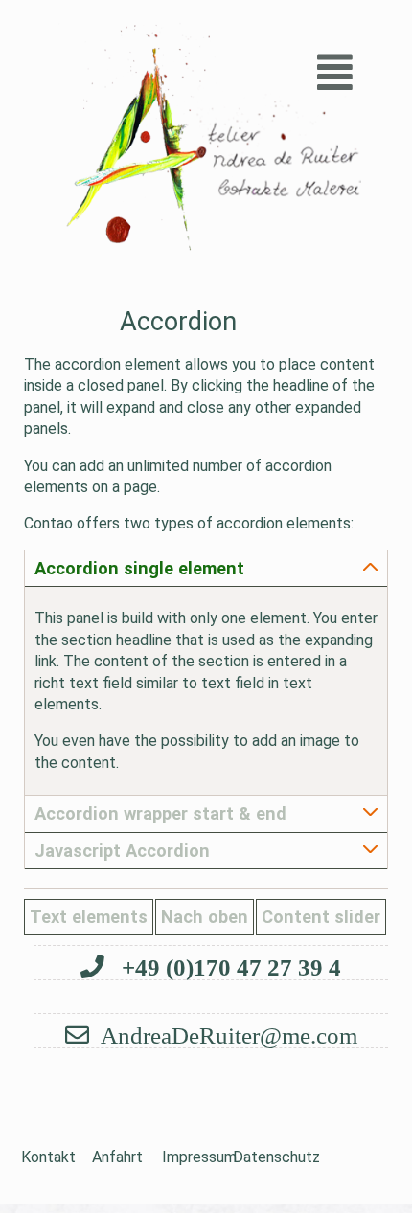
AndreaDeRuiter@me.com (229, 1034)
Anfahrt (117, 1157)
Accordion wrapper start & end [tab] (160, 813)
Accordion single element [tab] (139, 568)
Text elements (89, 917)
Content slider (321, 917)
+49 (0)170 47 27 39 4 (228, 966)
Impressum (189, 1157)
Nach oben (204, 917)
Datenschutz (260, 1157)
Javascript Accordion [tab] (122, 851)
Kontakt (48, 1157)
